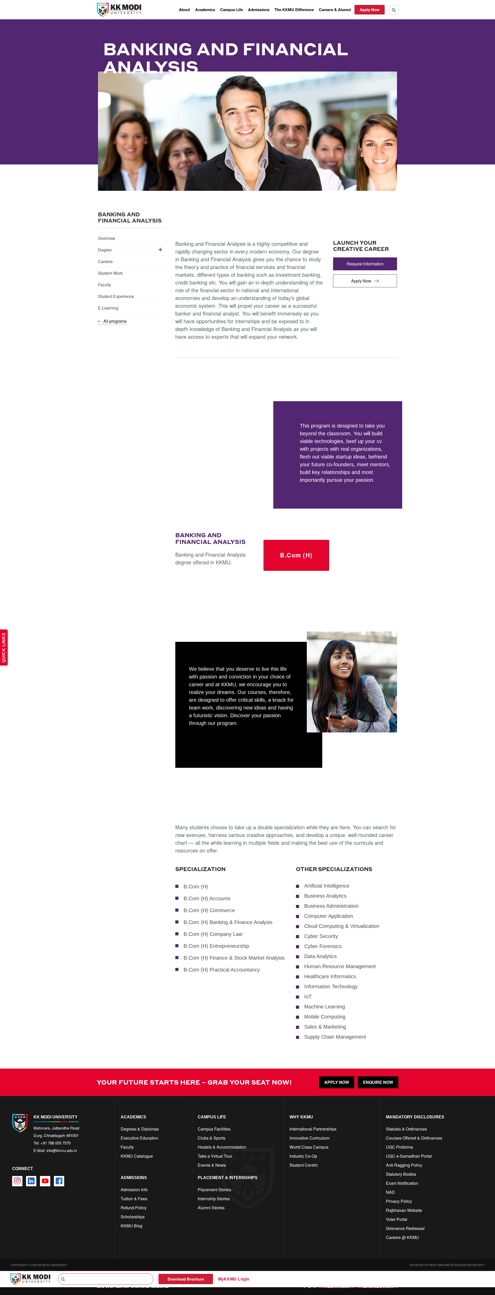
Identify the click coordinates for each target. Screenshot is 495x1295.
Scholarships (133, 1217)
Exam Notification (402, 1183)
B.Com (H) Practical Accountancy (222, 970)
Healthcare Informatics (330, 976)
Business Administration (331, 906)
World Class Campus (309, 1147)
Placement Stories (214, 1190)
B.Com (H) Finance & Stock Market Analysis (234, 958)
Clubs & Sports (211, 1138)
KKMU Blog (131, 1226)
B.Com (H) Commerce (209, 910)
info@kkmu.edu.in (61, 1150)
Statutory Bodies (401, 1174)
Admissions (258, 9)
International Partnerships (313, 1129)
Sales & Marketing (325, 1027)
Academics (205, 9)
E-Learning (108, 308)
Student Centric (304, 1165)
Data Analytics (320, 956)
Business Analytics (325, 896)
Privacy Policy (399, 1201)
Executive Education (139, 1138)
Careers (105, 261)
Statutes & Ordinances (406, 1129)
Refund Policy (133, 1208)
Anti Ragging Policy (404, 1165)
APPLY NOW (336, 1082)
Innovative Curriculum (309, 1138)
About (184, 9)
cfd (123, 1235)
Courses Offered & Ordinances (414, 1138)
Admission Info (134, 1190)
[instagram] (17, 1181)
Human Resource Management (340, 966)
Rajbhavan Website (404, 1210)
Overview (106, 238)
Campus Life (231, 9)
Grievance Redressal (405, 1228)
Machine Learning (324, 1006)
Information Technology (331, 986)
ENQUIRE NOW (378, 1082)
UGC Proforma (399, 1147)
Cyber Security (321, 936)
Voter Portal (396, 1219)
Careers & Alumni (335, 9)
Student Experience (116, 296)
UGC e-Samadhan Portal (409, 1156)
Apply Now (370, 9)
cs (123, 1165)
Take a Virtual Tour (215, 1156)
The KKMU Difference (294, 9)
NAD (390, 1192)
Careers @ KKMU (402, 1237)
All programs (114, 321)
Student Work (110, 273)
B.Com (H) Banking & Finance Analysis (228, 922)
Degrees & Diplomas (140, 1129)
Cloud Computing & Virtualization (341, 926)
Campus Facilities (214, 1129)
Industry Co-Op (303, 1156)
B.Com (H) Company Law (213, 934)
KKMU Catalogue (137, 1156)
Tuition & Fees (134, 1199)
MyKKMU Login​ (233, 1279)
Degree (105, 250)
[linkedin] (31, 1181)
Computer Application (328, 916)
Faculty (104, 285)
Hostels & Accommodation (222, 1147)
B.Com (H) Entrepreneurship (216, 946)
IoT (308, 996)
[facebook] (59, 1181)
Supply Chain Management (335, 1037)
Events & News (212, 1165)
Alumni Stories (211, 1208)
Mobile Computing (324, 1017)
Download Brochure (186, 1279)
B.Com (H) (296, 555)
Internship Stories (214, 1199)
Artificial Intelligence (326, 886)
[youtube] (45, 1181)
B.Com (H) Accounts (207, 898)
